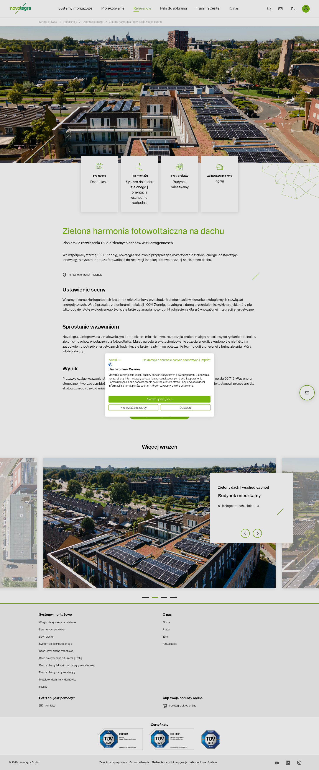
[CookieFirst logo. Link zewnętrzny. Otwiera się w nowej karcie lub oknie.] (110, 364)
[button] (115, 360)
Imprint (205, 360)
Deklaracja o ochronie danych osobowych (170, 360)
